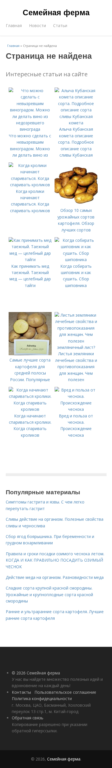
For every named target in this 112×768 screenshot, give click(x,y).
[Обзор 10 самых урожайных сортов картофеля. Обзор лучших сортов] (76, 204)
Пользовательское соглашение (65, 692)
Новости (37, 25)
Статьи (60, 25)
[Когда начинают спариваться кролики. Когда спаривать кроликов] (30, 409)
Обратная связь (27, 718)
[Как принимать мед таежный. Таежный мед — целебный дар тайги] (30, 259)
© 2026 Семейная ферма (36, 673)
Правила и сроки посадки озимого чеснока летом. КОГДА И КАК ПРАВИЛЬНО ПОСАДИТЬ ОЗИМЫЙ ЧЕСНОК (55, 560)
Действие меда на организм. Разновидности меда (55, 577)
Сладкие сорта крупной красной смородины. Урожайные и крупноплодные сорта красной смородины (49, 594)
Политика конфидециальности (42, 698)
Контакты (21, 692)
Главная (14, 25)
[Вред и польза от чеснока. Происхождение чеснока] (76, 409)
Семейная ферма (56, 12)
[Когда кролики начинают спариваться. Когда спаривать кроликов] (30, 184)
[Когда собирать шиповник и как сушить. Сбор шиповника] (76, 259)
